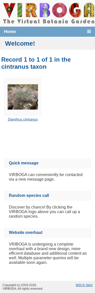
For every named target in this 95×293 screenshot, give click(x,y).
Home (10, 31)
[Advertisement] (52, 140)
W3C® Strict (84, 285)
